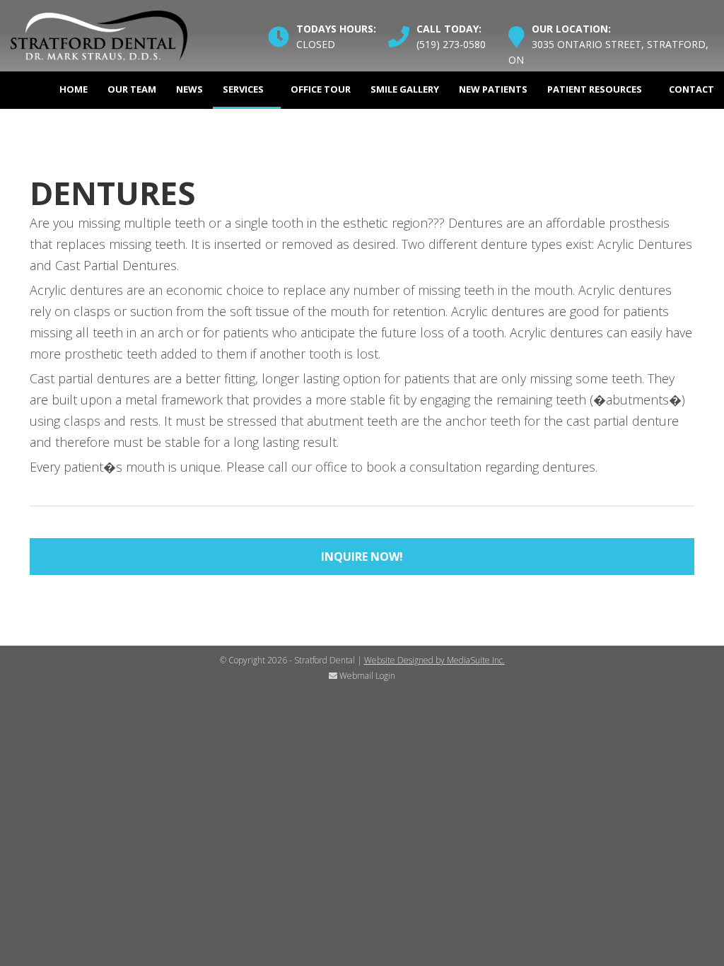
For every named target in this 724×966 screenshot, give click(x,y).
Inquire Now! (362, 556)
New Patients (493, 89)
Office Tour (321, 89)
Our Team (131, 89)
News (189, 89)
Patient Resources (594, 89)
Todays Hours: (336, 28)
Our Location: (571, 28)
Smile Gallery (404, 89)
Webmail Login (366, 676)
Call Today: (448, 28)
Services (243, 89)
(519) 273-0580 (451, 44)
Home (73, 89)
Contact (691, 89)
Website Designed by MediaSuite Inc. (434, 660)
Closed (315, 44)
